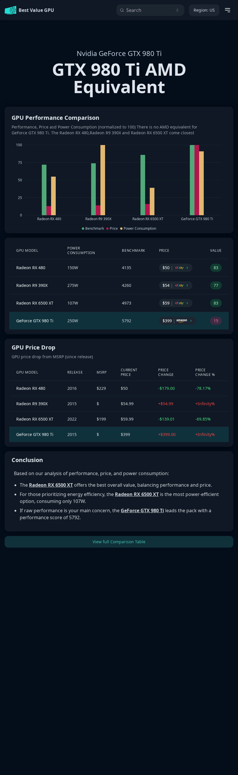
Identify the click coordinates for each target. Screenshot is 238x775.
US (204, 10)
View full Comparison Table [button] (119, 541)
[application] (119, 182)
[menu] (227, 10)
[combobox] (150, 10)
